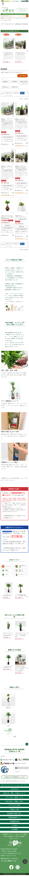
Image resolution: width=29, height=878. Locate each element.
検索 (27, 16)
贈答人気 (5, 81)
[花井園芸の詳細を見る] (4, 770)
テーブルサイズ (17, 18)
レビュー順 (8, 95)
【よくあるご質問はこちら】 (9, 860)
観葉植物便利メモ (14, 817)
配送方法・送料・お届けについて (14, 793)
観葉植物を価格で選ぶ (14, 813)
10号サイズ (14, 87)
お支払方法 (14, 789)
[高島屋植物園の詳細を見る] (22, 768)
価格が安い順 (9, 93)
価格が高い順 (17, 93)
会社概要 (14, 829)
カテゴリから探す (14, 805)
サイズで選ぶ (8, 18)
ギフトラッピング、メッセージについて (14, 785)
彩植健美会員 (14, 821)
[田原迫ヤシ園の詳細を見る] (7, 763)
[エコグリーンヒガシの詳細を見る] (22, 759)
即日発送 (15, 81)
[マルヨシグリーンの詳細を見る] (7, 760)
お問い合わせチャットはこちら (9, 858)
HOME (2, 18)
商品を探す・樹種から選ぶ (14, 801)
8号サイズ (5, 87)
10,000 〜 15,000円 (23, 82)
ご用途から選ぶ (14, 809)
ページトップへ (27, 744)
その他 (14, 825)
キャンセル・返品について (14, 797)
